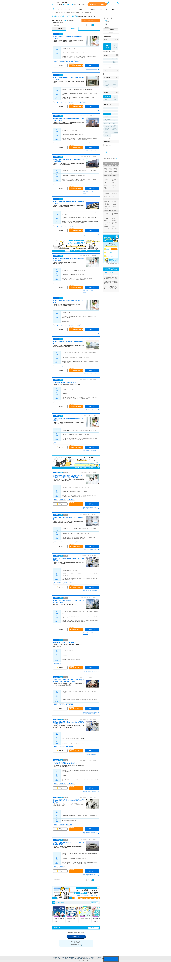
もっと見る (110, 67)
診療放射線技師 (87, 958)
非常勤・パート (107, 99)
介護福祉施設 (114, 58)
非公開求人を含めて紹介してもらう (90, 20)
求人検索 (71, 9)
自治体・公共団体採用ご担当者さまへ (69, 957)
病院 (107, 58)
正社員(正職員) (107, 96)
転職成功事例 (81, 9)
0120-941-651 (78, 4)
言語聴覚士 (67, 958)
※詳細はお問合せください (65, 382)
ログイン (113, 4)
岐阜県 (82, 12)
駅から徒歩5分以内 (114, 82)
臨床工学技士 (80, 958)
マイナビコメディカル (56, 12)
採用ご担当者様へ (103, 0)
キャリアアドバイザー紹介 (103, 9)
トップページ (53, 9)
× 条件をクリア (111, 32)
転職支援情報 (92, 9)
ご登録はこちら (113, 249)
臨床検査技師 (73, 958)
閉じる (110, 138)
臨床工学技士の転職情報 (65, 12)
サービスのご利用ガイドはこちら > (113, 263)
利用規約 (92, 957)
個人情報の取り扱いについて (83, 957)
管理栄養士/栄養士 (95, 958)
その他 (114, 99)
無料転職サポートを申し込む (97, 4)
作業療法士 (61, 958)
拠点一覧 (113, 9)
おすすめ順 (59, 28)
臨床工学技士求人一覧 (75, 12)
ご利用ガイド (60, 9)
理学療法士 (55, 958)
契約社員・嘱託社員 (114, 97)
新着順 (72, 28)
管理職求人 (107, 81)
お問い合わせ (98, 957)
